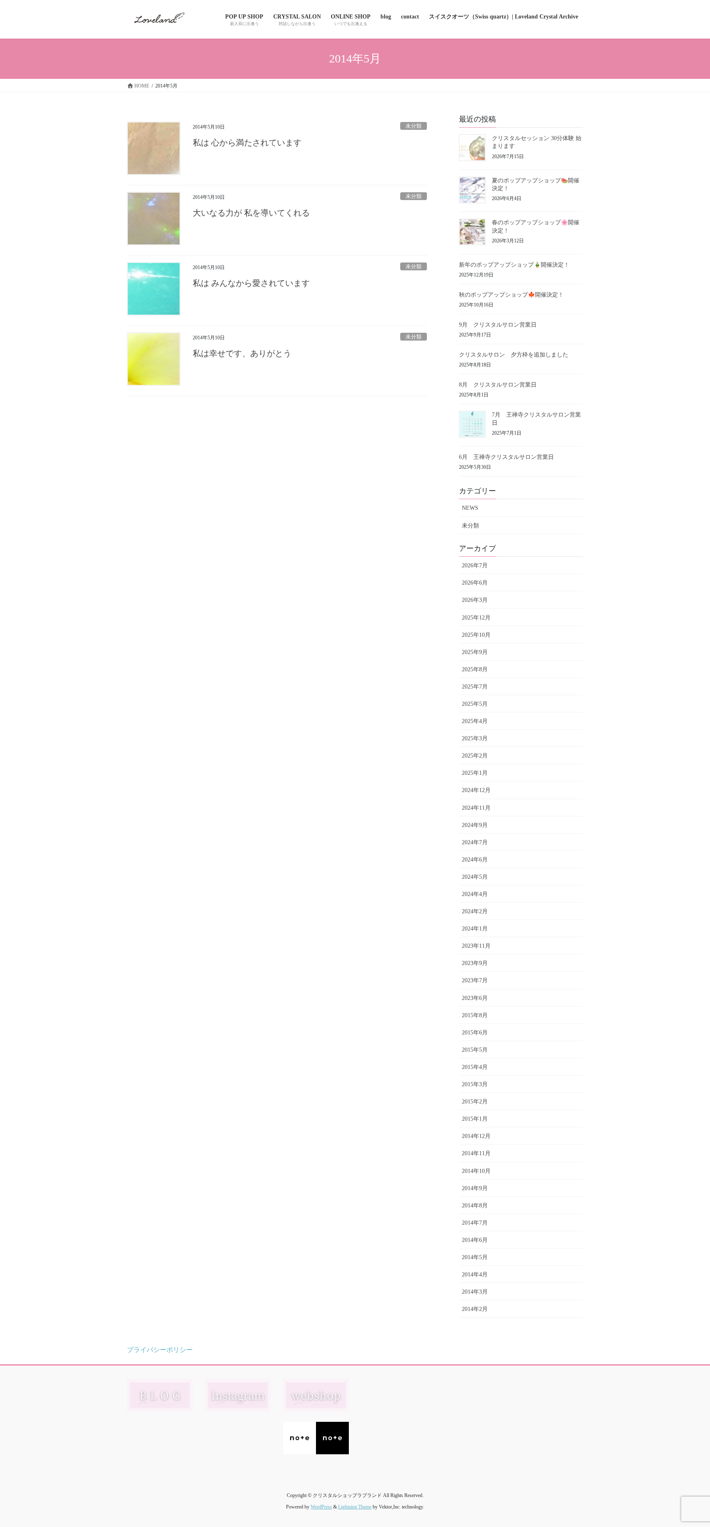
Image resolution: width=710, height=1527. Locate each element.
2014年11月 (476, 1153)
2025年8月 (475, 669)
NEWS (470, 508)
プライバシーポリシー (160, 1349)
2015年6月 (475, 1033)
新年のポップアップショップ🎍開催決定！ (514, 265)
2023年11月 (476, 946)
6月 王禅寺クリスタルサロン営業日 (506, 457)
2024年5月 (475, 877)
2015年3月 (475, 1084)
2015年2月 (475, 1102)
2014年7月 (475, 1223)
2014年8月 (475, 1205)
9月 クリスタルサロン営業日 (498, 325)
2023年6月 (475, 998)
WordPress (321, 1507)
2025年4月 (475, 721)
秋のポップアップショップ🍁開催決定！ (511, 295)
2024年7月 (475, 842)
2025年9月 (475, 652)
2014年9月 (475, 1188)
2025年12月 (476, 618)
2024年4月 (475, 894)
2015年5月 (475, 1050)
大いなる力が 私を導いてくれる (251, 212)
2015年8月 (475, 1015)
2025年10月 (476, 635)
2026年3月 (475, 600)
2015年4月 (475, 1067)
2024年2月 (475, 911)
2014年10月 (476, 1171)
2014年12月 (476, 1136)
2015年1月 (475, 1119)
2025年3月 (475, 738)
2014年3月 (475, 1292)
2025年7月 (475, 687)
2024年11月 (476, 808)
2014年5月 (475, 1257)
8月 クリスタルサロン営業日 (498, 385)
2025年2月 (475, 756)
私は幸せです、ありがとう (242, 353)
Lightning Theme (354, 1507)
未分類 (414, 126)
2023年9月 (475, 963)
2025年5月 (475, 704)
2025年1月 (475, 773)
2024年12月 (476, 790)
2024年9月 (475, 825)
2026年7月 (475, 565)
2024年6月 (475, 860)
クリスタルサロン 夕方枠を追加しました (513, 355)
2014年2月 (475, 1309)
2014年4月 (475, 1274)
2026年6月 (475, 583)
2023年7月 (475, 980)
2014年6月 (475, 1240)
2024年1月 (475, 929)
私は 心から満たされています (247, 142)
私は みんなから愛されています (251, 283)
